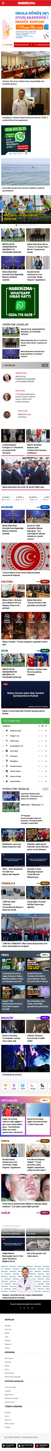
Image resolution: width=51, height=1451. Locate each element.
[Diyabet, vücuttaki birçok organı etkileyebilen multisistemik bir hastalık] (25, 1279)
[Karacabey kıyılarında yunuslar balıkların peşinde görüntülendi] (25, 172)
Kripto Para (9, 1395)
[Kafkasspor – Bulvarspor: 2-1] (11, 811)
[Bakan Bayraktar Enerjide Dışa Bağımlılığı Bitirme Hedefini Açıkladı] (11, 358)
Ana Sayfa (9, 1358)
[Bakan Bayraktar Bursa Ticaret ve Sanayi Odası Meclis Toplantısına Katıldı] (11, 347)
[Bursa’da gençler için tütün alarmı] (38, 1244)
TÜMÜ (45, 365)
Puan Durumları (10, 1387)
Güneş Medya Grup (30, 1437)
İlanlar (7, 1333)
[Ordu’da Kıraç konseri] (25, 1058)
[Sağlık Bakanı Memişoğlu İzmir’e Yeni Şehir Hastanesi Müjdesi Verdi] (13, 1244)
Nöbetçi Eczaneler (11, 1398)
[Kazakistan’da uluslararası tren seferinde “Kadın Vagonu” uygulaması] (13, 1150)
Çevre (7, 1416)
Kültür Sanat (9, 1424)
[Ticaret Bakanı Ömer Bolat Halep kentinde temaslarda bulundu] (25, 556)
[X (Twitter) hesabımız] (24, 1308)
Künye (7, 1366)
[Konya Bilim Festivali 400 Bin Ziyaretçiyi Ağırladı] (38, 892)
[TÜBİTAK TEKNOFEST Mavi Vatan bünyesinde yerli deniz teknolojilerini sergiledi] (25, 927)
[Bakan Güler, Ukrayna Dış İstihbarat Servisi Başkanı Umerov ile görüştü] (13, 591)
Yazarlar (8, 1362)
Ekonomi (8, 1329)
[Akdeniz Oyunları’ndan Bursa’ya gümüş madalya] (38, 660)
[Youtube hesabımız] (32, 1308)
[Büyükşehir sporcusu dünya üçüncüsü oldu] (13, 835)
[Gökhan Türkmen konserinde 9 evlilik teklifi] (38, 1026)
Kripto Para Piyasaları (13, 1377)
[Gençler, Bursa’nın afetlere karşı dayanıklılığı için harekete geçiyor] (25, 65)
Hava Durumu (10, 1402)
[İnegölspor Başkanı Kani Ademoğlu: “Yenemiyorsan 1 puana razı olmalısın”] (11, 800)
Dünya (7, 1348)
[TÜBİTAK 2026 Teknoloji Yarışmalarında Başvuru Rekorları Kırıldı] (13, 892)
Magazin (8, 1344)
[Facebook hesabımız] (20, 1308)
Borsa (7, 1369)
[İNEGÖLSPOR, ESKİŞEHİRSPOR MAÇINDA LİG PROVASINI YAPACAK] (11, 336)
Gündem (8, 1326)
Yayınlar (8, 1391)
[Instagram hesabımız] (28, 1308)
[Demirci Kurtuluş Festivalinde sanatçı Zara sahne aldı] (13, 1026)
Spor (6, 1337)
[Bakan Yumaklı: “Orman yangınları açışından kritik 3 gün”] (25, 625)
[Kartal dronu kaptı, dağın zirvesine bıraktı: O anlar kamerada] (38, 1110)
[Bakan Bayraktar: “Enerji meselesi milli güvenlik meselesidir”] (38, 591)
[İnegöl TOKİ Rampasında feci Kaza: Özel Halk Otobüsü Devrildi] (13, 992)
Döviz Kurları (9, 1373)
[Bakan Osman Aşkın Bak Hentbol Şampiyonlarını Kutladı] (25, 695)
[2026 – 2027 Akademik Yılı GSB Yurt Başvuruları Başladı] (13, 860)
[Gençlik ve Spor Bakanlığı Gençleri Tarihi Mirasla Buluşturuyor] (38, 860)
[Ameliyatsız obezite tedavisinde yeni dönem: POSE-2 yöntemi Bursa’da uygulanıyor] (25, 101)
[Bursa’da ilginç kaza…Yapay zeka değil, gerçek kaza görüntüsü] (38, 992)
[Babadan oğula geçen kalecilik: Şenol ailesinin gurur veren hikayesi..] (38, 835)
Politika (7, 1340)
